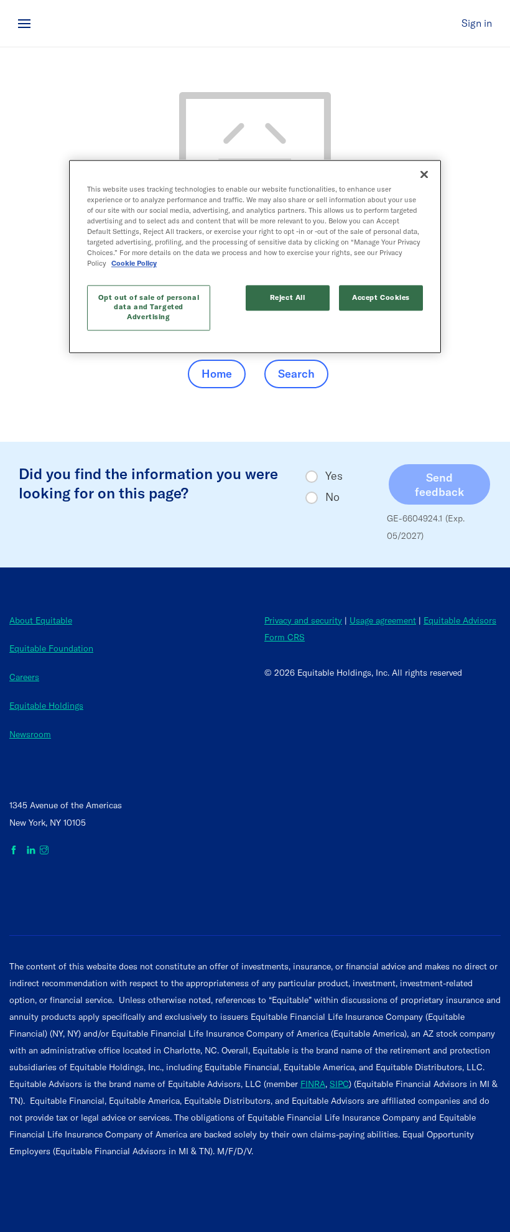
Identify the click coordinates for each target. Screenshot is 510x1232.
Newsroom (30, 734)
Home (217, 373)
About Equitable (40, 620)
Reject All (287, 297)
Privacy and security (303, 620)
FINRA (312, 1084)
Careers (24, 677)
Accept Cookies (381, 297)
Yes (334, 476)
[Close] (424, 174)
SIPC (339, 1084)
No (332, 497)
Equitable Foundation (51, 648)
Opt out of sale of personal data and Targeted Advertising (148, 307)
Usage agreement (383, 620)
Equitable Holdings (46, 705)
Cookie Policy (134, 263)
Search (296, 373)
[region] (255, 256)
